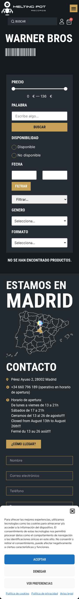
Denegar (39, 571)
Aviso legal (66, 593)
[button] (72, 511)
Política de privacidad (44, 593)
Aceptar (39, 559)
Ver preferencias (39, 583)
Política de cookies (17, 593)
